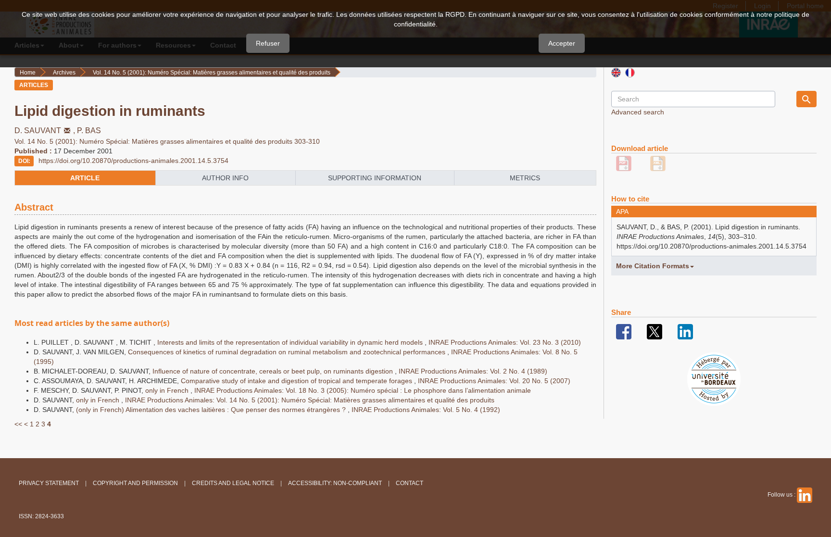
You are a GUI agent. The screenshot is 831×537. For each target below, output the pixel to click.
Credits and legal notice (233, 483)
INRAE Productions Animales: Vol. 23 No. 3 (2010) (504, 342)
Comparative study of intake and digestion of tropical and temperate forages (297, 381)
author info (225, 178)
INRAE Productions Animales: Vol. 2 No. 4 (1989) (473, 371)
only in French (167, 390)
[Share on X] (654, 331)
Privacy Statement (49, 483)
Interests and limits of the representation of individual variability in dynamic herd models (291, 342)
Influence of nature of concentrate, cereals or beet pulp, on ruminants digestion (273, 371)
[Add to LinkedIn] (685, 331)
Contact (409, 483)
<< (18, 424)
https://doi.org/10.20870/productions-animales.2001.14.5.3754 (133, 160)
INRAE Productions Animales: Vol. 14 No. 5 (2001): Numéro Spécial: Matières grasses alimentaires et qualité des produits (309, 400)
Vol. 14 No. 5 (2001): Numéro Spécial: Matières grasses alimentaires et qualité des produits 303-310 (167, 141)
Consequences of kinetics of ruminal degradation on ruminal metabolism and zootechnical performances (287, 352)
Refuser (268, 43)
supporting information (374, 178)
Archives (64, 72)
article (85, 178)
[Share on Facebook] (623, 331)
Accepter (561, 43)
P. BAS (89, 130)
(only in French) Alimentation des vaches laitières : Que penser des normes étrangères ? (212, 409)
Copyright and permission (135, 483)
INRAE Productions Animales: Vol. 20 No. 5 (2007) (494, 381)
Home (28, 72)
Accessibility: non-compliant (335, 483)
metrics (525, 178)
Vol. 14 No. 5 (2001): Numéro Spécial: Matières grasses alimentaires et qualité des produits (211, 72)
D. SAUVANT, (45, 130)
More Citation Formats (652, 266)
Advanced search (637, 112)
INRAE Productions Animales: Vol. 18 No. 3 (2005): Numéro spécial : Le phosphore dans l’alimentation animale (362, 390)
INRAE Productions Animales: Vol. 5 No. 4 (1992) (426, 409)
